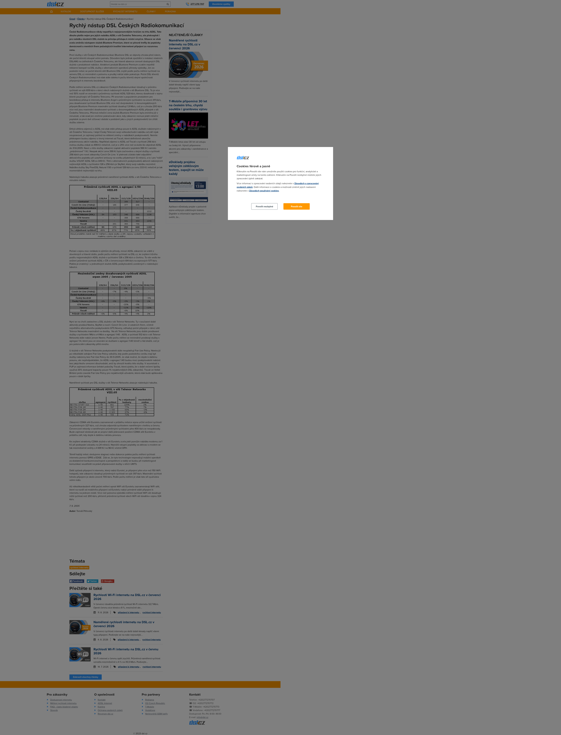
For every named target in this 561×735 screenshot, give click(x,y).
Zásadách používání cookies (264, 190)
